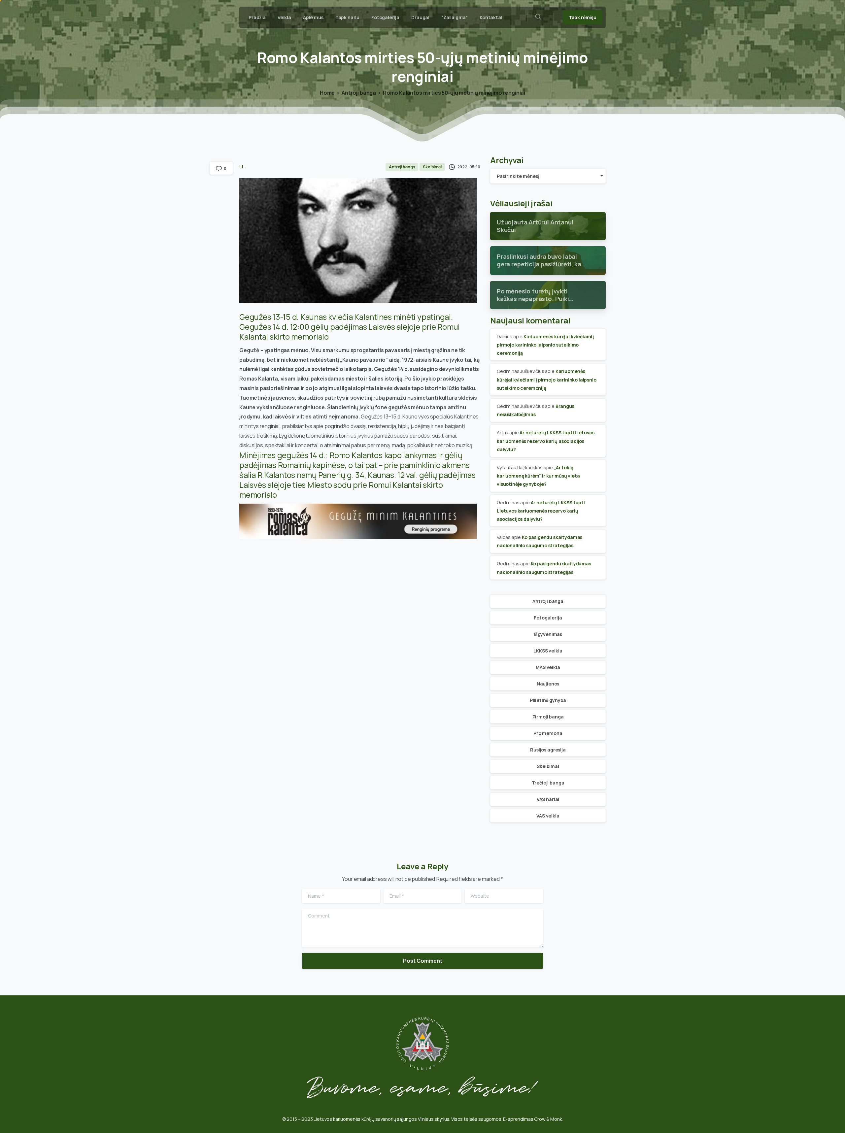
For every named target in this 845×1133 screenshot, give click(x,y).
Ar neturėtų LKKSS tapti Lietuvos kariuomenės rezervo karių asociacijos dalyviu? (545, 440)
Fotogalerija (548, 618)
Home (327, 92)
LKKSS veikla (547, 651)
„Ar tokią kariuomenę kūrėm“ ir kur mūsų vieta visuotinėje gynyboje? (538, 475)
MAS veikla (548, 667)
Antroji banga (359, 92)
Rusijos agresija (547, 750)
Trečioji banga (548, 783)
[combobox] (548, 176)
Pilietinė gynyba (548, 700)
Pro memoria (547, 733)
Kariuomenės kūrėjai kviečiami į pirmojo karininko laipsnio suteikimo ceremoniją (545, 344)
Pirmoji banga (548, 717)
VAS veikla (547, 816)
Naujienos (548, 684)
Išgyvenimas (548, 634)
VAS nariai (548, 799)
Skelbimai (548, 766)
